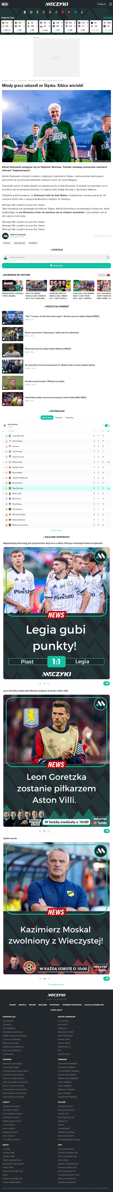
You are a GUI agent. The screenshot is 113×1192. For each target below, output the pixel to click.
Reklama (32, 1005)
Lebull (5, 1175)
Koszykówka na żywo (66, 1117)
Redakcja (22, 1005)
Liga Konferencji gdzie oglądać (15, 1090)
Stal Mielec (33, 243)
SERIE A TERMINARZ (65, 1086)
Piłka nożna (22, 80)
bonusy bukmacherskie (12, 1182)
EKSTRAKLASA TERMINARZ (67, 1075)
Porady (61, 1125)
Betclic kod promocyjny (67, 1156)
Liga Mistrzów (8, 1021)
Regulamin (42, 1005)
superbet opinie (9, 1156)
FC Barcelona (63, 1021)
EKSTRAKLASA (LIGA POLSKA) (13, 1032)
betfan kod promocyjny (67, 1168)
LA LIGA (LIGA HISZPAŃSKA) (12, 1039)
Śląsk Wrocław (19, 243)
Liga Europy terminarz (66, 1067)
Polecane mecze (64, 1129)
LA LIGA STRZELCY (9, 1125)
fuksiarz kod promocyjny (13, 1171)
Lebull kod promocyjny (67, 1179)
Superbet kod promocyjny (68, 1164)
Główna (5, 80)
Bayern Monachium (65, 1036)
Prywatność (55, 1005)
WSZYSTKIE (107, 18)
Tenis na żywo (63, 1114)
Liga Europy (7, 1025)
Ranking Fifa (63, 1121)
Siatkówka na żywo (65, 1106)
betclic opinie (63, 1160)
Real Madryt (63, 1025)
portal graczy (56, 1010)
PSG (59, 1051)
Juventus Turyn (64, 1054)
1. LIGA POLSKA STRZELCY (11, 1140)
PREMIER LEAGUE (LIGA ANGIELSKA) (15, 1036)
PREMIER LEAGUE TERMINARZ (68, 1078)
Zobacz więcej (56, 530)
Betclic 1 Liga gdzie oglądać (13, 1086)
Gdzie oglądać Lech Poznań (13, 1097)
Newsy (12, 80)
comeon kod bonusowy (67, 1182)
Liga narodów (8, 1054)
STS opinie (6, 1149)
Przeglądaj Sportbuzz (56, 984)
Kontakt (12, 1005)
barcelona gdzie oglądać (13, 1064)
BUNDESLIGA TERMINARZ (66, 1090)
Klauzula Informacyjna (94, 1005)
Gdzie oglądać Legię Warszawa (14, 1093)
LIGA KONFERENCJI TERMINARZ (68, 1071)
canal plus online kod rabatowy (15, 1082)
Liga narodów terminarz (67, 1097)
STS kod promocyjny (66, 1149)
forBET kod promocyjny (12, 1160)
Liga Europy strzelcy (11, 1110)
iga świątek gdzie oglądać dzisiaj (15, 1071)
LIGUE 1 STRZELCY (9, 1136)
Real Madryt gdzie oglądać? (14, 1164)
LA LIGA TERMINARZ (64, 1082)
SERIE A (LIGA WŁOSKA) (11, 1043)
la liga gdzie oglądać (11, 1067)
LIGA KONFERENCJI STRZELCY (13, 1114)
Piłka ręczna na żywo (66, 1110)
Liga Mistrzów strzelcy (12, 1106)
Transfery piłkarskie (66, 1132)
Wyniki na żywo (7, 18)
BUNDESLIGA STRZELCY (11, 1132)
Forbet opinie (8, 1168)
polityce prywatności (102, 1188)
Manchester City (64, 1047)
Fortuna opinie (8, 1153)
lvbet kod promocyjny (67, 1171)
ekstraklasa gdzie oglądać (13, 1075)
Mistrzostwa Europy (66, 1136)
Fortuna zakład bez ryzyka (69, 1175)
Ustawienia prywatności (72, 1005)
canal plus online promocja (14, 1078)
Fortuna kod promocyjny (68, 1153)
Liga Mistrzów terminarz (67, 1064)
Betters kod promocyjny (12, 1179)
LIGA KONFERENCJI (9, 1028)
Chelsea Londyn (64, 1043)
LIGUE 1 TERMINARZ (64, 1093)
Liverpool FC (63, 1028)
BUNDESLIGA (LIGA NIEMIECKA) (13, 1047)
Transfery (6, 243)
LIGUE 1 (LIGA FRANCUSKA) (12, 1051)
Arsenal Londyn (64, 1039)
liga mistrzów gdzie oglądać (69, 1140)
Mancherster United (66, 1032)
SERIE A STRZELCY (9, 1129)
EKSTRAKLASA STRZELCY (11, 1117)
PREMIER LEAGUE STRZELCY (12, 1121)
